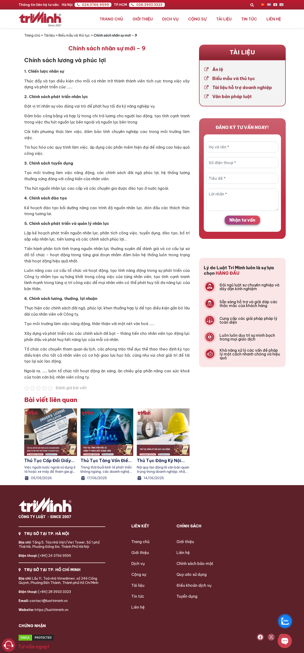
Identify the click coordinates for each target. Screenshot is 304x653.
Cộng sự (197, 19)
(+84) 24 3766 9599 (45, 556)
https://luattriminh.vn (43, 610)
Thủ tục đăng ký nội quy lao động (159, 460)
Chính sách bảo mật (194, 563)
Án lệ (217, 69)
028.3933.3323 (149, 4)
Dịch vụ (170, 19)
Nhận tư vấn (242, 220)
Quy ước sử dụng (191, 574)
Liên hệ (273, 19)
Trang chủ (111, 19)
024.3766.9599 (95, 4)
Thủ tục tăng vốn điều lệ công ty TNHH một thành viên (106, 460)
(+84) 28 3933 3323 (45, 592)
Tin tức (249, 19)
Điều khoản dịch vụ (193, 585)
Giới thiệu (143, 19)
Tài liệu (224, 19)
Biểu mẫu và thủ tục (74, 35)
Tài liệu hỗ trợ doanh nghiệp (242, 87)
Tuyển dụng (186, 596)
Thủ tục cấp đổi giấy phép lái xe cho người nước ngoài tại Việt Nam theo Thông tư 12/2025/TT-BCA (48, 460)
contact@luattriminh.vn (43, 601)
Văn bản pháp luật (232, 97)
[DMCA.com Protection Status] (54, 638)
